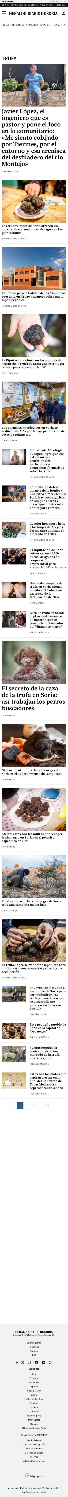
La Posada (34, 1411)
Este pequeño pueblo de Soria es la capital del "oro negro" (48, 1028)
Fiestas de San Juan (34, 1399)
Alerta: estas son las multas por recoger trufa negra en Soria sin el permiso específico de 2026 (32, 837)
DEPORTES (46, 25)
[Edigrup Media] (34, 1475)
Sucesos (34, 1407)
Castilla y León (34, 1391)
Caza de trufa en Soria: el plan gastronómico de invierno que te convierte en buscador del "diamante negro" (47, 620)
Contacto (34, 1351)
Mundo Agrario (34, 1416)
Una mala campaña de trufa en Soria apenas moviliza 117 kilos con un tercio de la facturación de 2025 (46, 590)
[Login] (63, 13)
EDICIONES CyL (56, 1)
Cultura (34, 1395)
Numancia (34, 1382)
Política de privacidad (30, 1488)
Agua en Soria (47, 4)
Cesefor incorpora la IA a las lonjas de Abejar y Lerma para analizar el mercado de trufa (47, 529)
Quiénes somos (34, 1343)
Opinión (34, 1424)
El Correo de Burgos (34, 1453)
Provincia (34, 1378)
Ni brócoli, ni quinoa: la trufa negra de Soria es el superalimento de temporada (32, 772)
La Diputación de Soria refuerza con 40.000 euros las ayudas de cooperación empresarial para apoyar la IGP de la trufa (48, 558)
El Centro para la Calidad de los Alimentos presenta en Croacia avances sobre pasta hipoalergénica (33, 296)
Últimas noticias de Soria (34, 1428)
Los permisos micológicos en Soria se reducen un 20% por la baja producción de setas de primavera (33, 431)
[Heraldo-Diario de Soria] (33, 13)
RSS (34, 1355)
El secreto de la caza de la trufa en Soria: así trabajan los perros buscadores (33, 698)
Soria (34, 1374)
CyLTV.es (34, 1457)
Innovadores (34, 1420)
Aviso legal (13, 1488)
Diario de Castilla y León (34, 1444)
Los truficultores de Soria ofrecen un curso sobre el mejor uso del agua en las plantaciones (32, 229)
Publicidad (34, 1347)
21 (47, 1105)
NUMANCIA (32, 25)
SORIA (5, 25)
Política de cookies (51, 1488)
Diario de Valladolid (34, 1448)
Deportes (34, 1386)
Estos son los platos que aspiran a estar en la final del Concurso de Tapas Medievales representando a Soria (48, 1081)
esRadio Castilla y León (34, 1461)
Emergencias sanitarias (26, 4)
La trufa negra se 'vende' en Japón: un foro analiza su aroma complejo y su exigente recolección (34, 968)
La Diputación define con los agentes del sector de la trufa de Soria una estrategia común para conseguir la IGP (33, 363)
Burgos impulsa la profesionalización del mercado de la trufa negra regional (46, 1053)
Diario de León (34, 1440)
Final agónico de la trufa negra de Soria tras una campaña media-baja (31, 903)
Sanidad (34, 1403)
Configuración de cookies (34, 1492)
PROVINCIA (17, 25)
